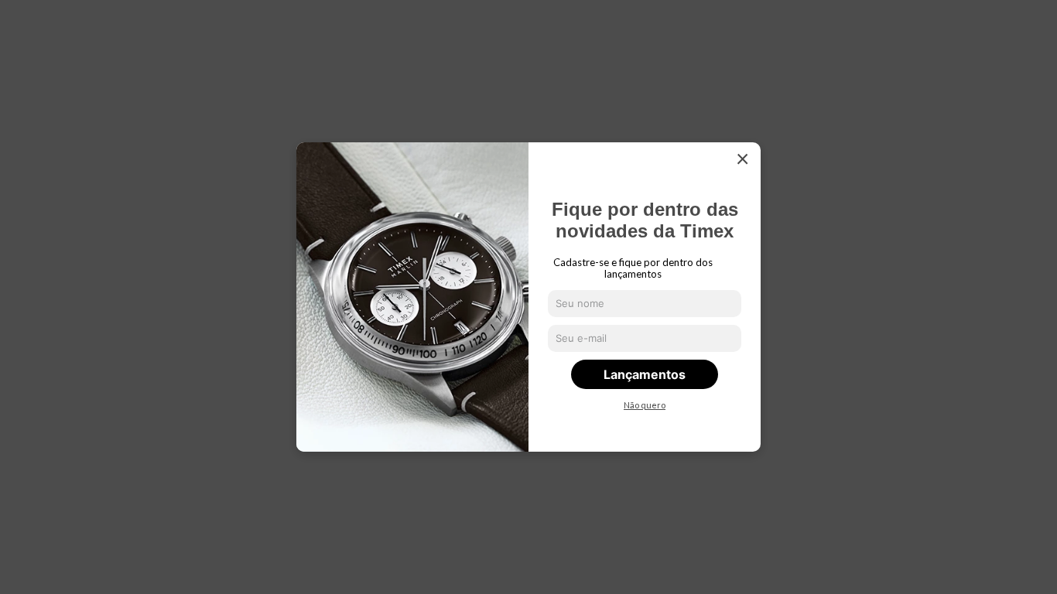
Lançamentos (645, 374)
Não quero (644, 405)
